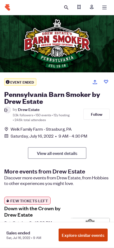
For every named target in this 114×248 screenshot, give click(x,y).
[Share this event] (95, 82)
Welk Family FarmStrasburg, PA (41, 129)
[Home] (7, 7)
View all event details (57, 153)
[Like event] (106, 81)
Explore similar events (83, 235)
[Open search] (66, 7)
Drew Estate (29, 109)
